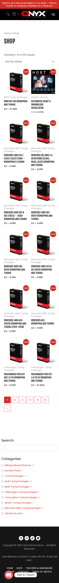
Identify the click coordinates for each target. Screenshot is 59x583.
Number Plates (13, 470)
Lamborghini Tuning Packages (21, 497)
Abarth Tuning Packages (18, 502)
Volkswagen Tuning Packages (21, 492)
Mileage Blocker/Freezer (18, 465)
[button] (7, 13)
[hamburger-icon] (53, 14)
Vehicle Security (13, 513)
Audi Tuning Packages (17, 481)
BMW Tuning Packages (17, 486)
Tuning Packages (14, 476)
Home (7, 33)
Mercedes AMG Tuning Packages (23, 508)
